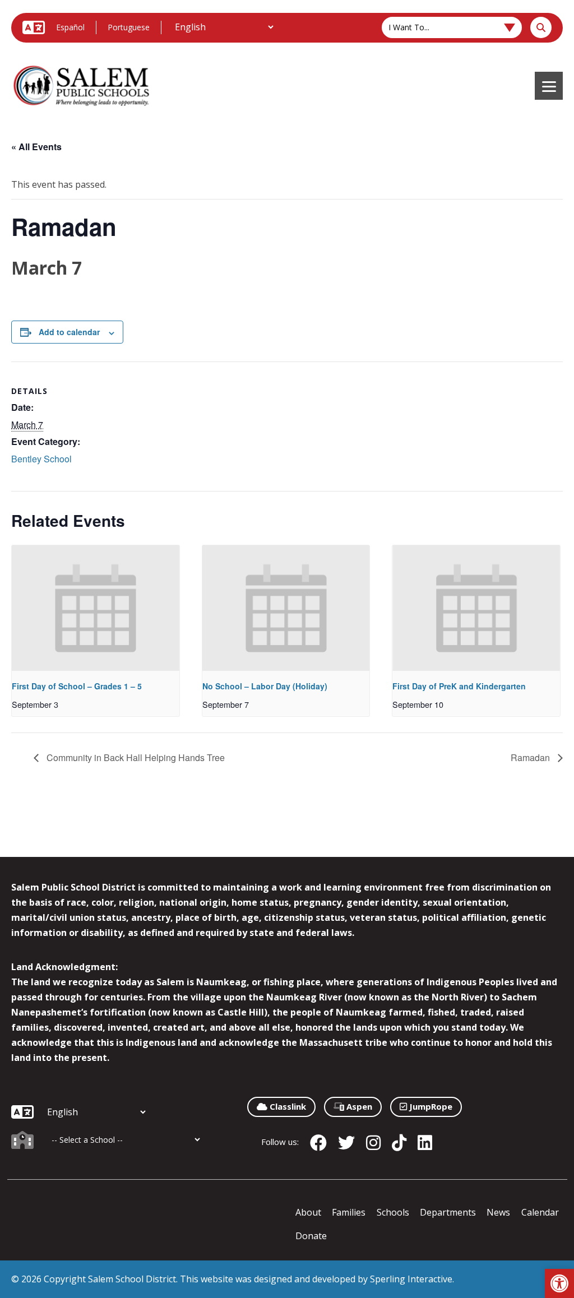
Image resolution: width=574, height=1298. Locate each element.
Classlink (286, 1106)
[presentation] (95, 608)
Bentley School (41, 458)
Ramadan (531, 757)
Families (348, 1212)
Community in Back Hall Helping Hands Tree (134, 757)
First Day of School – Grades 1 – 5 (77, 686)
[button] (559, 1283)
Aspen (358, 1106)
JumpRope (429, 1106)
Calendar (540, 1212)
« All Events (36, 146)
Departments (448, 1212)
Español (70, 27)
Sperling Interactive (411, 1279)
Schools (393, 1212)
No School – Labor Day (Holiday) (264, 686)
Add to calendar (69, 331)
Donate (311, 1236)
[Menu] (549, 86)
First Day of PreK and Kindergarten (459, 686)
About (308, 1212)
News (498, 1212)
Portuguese (129, 27)
